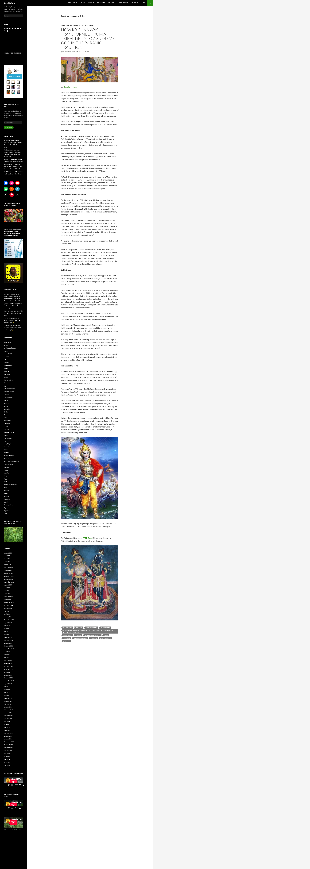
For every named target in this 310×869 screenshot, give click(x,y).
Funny (6, 400)
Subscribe (8, 128)
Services (111, 3)
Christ (6, 377)
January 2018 (8, 713)
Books (6, 368)
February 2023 (8, 640)
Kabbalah (7, 423)
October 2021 (8, 666)
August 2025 (8, 585)
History (6, 415)
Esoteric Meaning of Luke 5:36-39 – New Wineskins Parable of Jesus (13, 313)
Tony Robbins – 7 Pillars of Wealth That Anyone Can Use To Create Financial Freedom (13, 167)
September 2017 (9, 716)
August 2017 (8, 718)
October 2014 (8, 745)
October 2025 (8, 579)
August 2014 (8, 750)
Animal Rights (8, 354)
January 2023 (8, 643)
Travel (91, 26)
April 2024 (7, 614)
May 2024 (7, 611)
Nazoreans (7, 458)
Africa (6, 345)
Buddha (6, 371)
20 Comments (83, 52)
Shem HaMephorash (10, 484)
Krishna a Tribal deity (93, 635)
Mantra (69, 26)
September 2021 (9, 669)
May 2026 (7, 559)
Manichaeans (8, 438)
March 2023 (8, 637)
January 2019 (8, 707)
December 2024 (9, 602)
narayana (66, 638)
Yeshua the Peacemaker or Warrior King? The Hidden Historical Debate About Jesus (13, 299)
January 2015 (8, 739)
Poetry (6, 470)
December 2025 (9, 573)
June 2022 (7, 655)
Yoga (5, 514)
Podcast (91, 3)
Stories (6, 493)
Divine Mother (8, 380)
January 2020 (8, 701)
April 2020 (7, 695)
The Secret (7, 499)
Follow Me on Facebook (12, 53)
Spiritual (84, 26)
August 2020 (8, 684)
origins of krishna (80, 638)
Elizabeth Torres (9, 325)
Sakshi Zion (9, 3)
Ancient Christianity (10, 348)
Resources (101, 3)
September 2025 (9, 582)
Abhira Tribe (67, 627)
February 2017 (8, 733)
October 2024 (8, 605)
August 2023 (8, 623)
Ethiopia (6, 394)
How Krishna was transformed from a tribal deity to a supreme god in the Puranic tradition (89, 631)
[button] (8, 82)
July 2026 (7, 556)
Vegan (6, 508)
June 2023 (7, 628)
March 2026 (8, 564)
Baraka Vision (73, 3)
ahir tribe (78, 627)
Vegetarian (7, 511)
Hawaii (6, 406)
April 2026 (7, 562)
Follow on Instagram (14, 76)
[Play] (7, 785)
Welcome (134, 3)
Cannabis (7, 374)
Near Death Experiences (11, 461)
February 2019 (8, 704)
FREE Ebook (88, 538)
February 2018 (8, 710)
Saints (5, 482)
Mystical (76, 26)
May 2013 (7, 765)
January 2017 (8, 736)
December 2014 (9, 742)
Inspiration (7, 421)
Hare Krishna (105, 627)
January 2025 (8, 599)
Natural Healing (9, 455)
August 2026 (8, 553)
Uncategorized (8, 505)
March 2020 (8, 698)
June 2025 (7, 591)
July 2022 (7, 652)
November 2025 (9, 576)
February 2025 (8, 596)
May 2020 (7, 692)
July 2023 (7, 626)
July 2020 (7, 687)
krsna (106, 635)
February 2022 (8, 660)
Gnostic (6, 403)
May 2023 (7, 631)
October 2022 (8, 646)
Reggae (6, 479)
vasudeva (66, 641)
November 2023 (9, 620)
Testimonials (123, 3)
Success (6, 496)
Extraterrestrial (8, 397)
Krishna (6, 429)
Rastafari (6, 473)
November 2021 (9, 663)
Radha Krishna (105, 638)
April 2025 (7, 594)
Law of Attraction (9, 432)
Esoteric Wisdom (9, 391)
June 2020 (7, 689)
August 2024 (8, 608)
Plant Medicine (8, 464)
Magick (6, 435)
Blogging (6, 362)
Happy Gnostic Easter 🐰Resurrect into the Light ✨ (12, 320)
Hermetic (7, 409)
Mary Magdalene (9, 444)
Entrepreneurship (9, 389)
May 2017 (7, 727)
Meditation (7, 447)
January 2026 (8, 570)
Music (143, 3)
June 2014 (7, 756)
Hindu (6, 412)
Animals (6, 357)
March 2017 (8, 730)
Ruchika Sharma (70, 87)
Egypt (5, 386)
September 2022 (9, 649)
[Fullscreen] (22, 785)
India (63, 26)
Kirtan (6, 426)
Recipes (6, 476)
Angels (6, 351)
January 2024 (8, 617)
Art (5, 360)
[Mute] (20, 785)
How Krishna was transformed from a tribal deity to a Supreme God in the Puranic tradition (88, 38)
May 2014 (7, 759)
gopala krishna (91, 627)
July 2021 (7, 672)
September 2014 (9, 748)
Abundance (7, 342)
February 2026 (8, 567)
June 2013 (7, 762)
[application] (13, 781)
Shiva (5, 487)
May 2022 (7, 657)
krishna (78, 635)
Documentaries (8, 383)
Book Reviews (8, 365)
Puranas (94, 638)
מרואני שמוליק (8, 318)
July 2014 (7, 753)
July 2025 (7, 588)
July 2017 (7, 721)
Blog (83, 3)
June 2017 (7, 724)
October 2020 (8, 678)
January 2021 (8, 675)
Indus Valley (67, 635)
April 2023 (7, 634)
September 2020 (9, 681)
